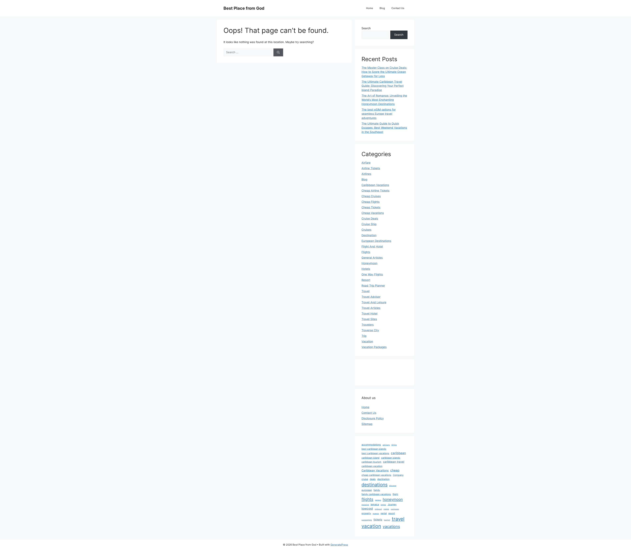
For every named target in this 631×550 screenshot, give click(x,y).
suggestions (367, 520)
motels (386, 509)
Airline (394, 445)
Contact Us (397, 8)
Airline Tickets (371, 168)
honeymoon (393, 499)
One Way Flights (372, 274)
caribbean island (370, 457)
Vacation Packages (374, 347)
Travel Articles (371, 308)
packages (395, 509)
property (366, 513)
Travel (366, 291)
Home (369, 8)
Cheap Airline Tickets (375, 190)
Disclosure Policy (373, 418)
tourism (387, 520)
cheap (394, 470)
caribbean (398, 453)
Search (366, 28)
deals (373, 479)
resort (391, 513)
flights (367, 499)
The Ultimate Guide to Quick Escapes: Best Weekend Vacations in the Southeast (384, 128)
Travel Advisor (371, 296)
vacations (391, 526)
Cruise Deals (370, 218)
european (367, 490)
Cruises (366, 229)
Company (398, 475)
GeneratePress (339, 544)
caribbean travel (393, 461)
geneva (378, 500)
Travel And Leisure (374, 302)
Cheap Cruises (371, 196)
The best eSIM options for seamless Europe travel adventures (379, 114)
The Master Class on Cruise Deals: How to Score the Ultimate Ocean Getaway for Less (384, 72)
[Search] (278, 52)
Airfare (366, 162)
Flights (366, 252)
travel (398, 519)
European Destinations (376, 241)
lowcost (367, 509)
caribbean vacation (372, 466)
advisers (386, 445)
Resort (366, 280)
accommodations (371, 444)
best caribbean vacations (375, 453)
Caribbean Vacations (375, 185)
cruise (365, 479)
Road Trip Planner (373, 285)
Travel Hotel (369, 313)
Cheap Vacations (373, 213)
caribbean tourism (371, 461)
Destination (369, 235)
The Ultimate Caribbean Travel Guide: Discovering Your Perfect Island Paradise (383, 86)
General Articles (372, 257)
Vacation (367, 341)
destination (383, 479)
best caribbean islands (374, 448)
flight (395, 494)
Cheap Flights (371, 201)
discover (392, 486)
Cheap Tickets (371, 207)
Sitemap (367, 424)
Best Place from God (243, 8)
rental (384, 513)
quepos (376, 514)
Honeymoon (369, 263)
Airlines (366, 174)
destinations (374, 484)
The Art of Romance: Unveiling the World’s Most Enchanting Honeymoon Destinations (384, 100)
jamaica (375, 504)
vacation (371, 526)
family (377, 490)
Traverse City (370, 330)
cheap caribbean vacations (376, 475)
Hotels (366, 268)
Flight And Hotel (372, 246)
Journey (392, 504)
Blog (382, 8)
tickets (378, 519)
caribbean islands (390, 457)
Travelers (368, 324)
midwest (378, 509)
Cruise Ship (369, 224)
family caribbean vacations (376, 494)
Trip (364, 336)
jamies (383, 505)
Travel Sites (369, 319)
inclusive (365, 505)
